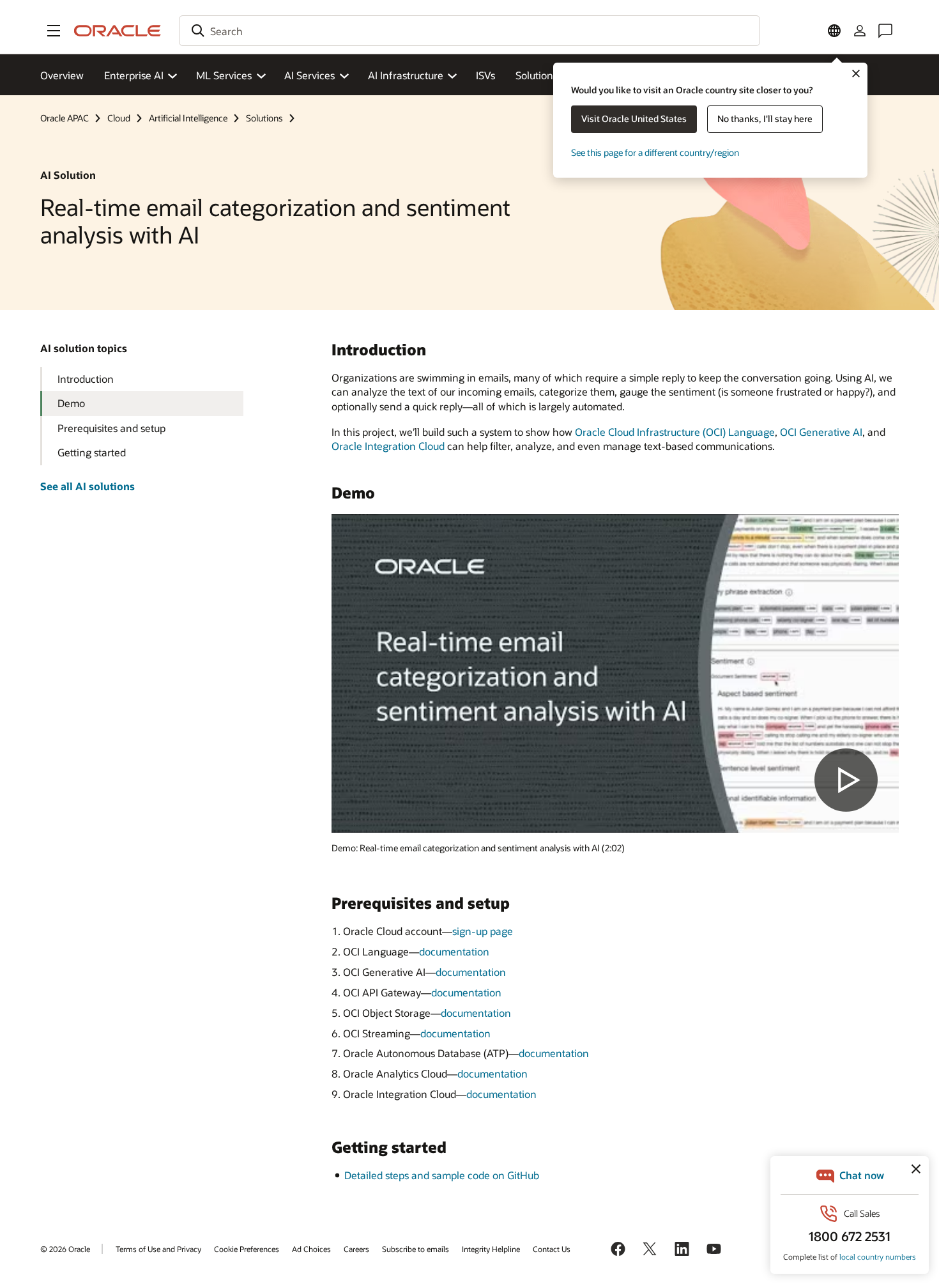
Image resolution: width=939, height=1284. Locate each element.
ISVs (485, 75)
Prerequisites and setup (111, 428)
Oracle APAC (64, 118)
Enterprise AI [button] (134, 75)
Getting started (91, 452)
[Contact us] (885, 30)
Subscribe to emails (415, 1249)
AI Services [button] (309, 75)
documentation (454, 951)
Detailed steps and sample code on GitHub (441, 1175)
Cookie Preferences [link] (246, 1249)
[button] (53, 30)
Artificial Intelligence (188, 118)
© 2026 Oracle (65, 1249)
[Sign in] (859, 30)
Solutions (536, 75)
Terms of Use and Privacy (158, 1249)
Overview (62, 75)
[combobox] (469, 30)
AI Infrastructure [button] (405, 75)
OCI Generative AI (821, 431)
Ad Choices (311, 1249)
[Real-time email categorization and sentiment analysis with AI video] (615, 673)
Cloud (118, 118)
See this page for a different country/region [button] (655, 152)
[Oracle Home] (118, 30)
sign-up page (482, 931)
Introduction (85, 378)
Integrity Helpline (491, 1249)
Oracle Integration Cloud (388, 445)
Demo (71, 403)
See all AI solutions (87, 486)
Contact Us (551, 1249)
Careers (356, 1249)
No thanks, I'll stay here (765, 118)
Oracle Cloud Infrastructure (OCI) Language (675, 431)
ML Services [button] (224, 75)
